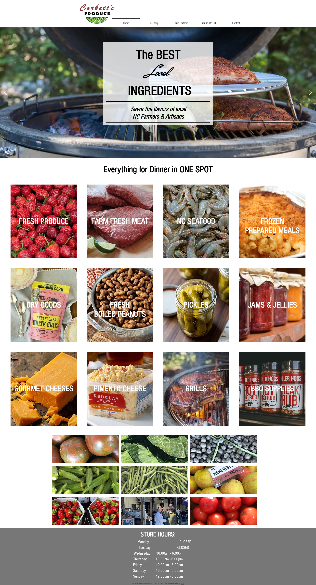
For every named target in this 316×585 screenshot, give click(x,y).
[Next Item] (310, 92)
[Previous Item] (6, 92)
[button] (85, 449)
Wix (182, 584)
